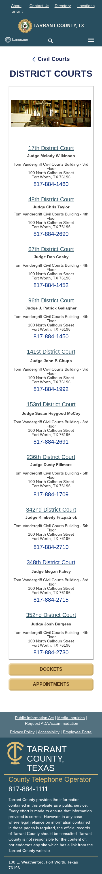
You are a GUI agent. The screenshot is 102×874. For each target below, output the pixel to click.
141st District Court (51, 352)
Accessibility (49, 732)
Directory (63, 5)
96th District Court (51, 300)
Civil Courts (54, 59)
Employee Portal (77, 732)
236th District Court (51, 457)
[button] (50, 41)
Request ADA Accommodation (51, 723)
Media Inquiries (71, 717)
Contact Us (39, 5)
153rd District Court (51, 404)
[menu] (91, 40)
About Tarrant (16, 8)
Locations (86, 5)
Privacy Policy (22, 732)
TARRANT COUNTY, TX (58, 25)
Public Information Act (34, 717)
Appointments (51, 684)
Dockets (51, 669)
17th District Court (51, 148)
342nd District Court (51, 510)
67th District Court (51, 249)
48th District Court (51, 199)
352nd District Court (51, 615)
